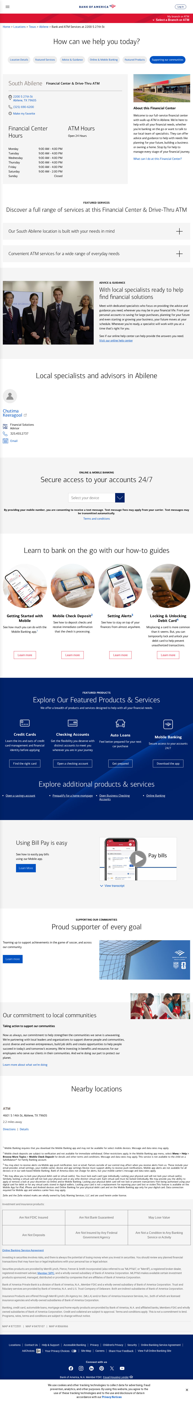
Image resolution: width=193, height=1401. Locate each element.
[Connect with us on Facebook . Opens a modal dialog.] (71, 1368)
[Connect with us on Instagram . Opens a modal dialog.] (81, 1368)
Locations (19, 26)
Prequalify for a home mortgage (73, 795)
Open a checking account (72, 763)
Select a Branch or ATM (172, 20)
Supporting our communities (167, 59)
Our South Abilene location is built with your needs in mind (96, 231)
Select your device (85, 498)
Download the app (168, 763)
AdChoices (28, 1350)
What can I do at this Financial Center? (157, 159)
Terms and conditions (96, 518)
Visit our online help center (116, 340)
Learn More (26, 868)
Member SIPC (46, 1273)
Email (14, 441)
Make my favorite (24, 113)
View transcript (114, 886)
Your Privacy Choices (57, 1351)
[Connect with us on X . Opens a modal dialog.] (112, 1368)
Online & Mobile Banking (104, 59)
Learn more (25, 655)
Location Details (19, 59)
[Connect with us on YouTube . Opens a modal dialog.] (122, 1368)
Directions (9, 1129)
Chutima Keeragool (12, 413)
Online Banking (155, 795)
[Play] (138, 859)
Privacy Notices (112, 1397)
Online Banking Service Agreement (23, 1250)
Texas (33, 26)
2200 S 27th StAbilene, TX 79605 (24, 98)
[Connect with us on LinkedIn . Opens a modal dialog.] (91, 1368)
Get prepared (120, 763)
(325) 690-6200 (23, 107)
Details (24, 1129)
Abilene (44, 26)
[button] (7, 7)
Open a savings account (20, 795)
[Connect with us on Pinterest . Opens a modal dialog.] (101, 1368)
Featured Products (135, 59)
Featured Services (45, 59)
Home (7, 26)
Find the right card (24, 763)
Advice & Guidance (72, 59)
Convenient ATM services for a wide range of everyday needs (96, 253)
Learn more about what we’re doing (25, 1064)
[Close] (187, 1390)
